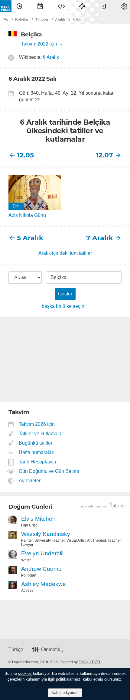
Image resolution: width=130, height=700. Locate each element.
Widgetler (61, 6)
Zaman (19, 6)
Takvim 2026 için (37, 424)
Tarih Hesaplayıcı (37, 461)
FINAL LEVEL (90, 662)
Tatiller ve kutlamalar (41, 433)
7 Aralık (99, 238)
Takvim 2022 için (39, 43)
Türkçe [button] (15, 649)
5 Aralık (30, 238)
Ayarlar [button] (124, 6)
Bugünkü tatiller (35, 443)
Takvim (40, 6)
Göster (65, 293)
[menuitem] (19, 6)
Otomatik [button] (50, 649)
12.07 (104, 155)
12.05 (25, 155)
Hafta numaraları (36, 452)
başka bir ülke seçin (63, 306)
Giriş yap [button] (103, 6)
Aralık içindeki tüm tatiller (65, 253)
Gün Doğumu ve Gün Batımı (49, 471)
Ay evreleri (30, 480)
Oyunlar (82, 6)
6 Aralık (51, 57)
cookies (25, 673)
